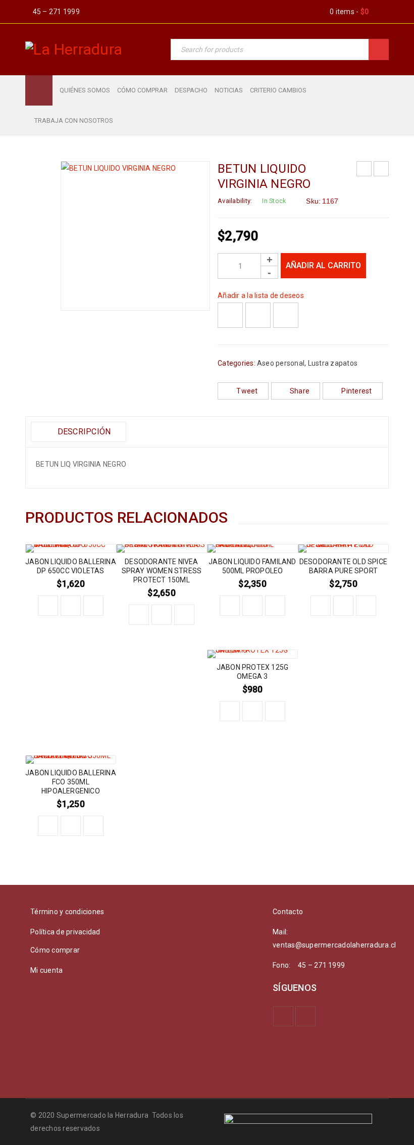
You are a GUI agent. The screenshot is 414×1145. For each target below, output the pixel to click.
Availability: (235, 201)
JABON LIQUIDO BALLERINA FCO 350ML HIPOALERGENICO (70, 782)
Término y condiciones (67, 912)
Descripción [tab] (83, 431)
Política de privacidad (65, 932)
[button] (48, 605)
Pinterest (356, 391)
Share (299, 391)
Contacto (288, 912)
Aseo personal (280, 363)
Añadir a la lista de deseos (261, 295)
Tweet (246, 391)
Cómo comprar (55, 950)
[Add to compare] (258, 315)
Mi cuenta (46, 970)
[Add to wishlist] (230, 315)
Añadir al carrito (323, 265)
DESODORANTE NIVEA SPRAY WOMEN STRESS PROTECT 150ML (162, 571)
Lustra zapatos (333, 363)
